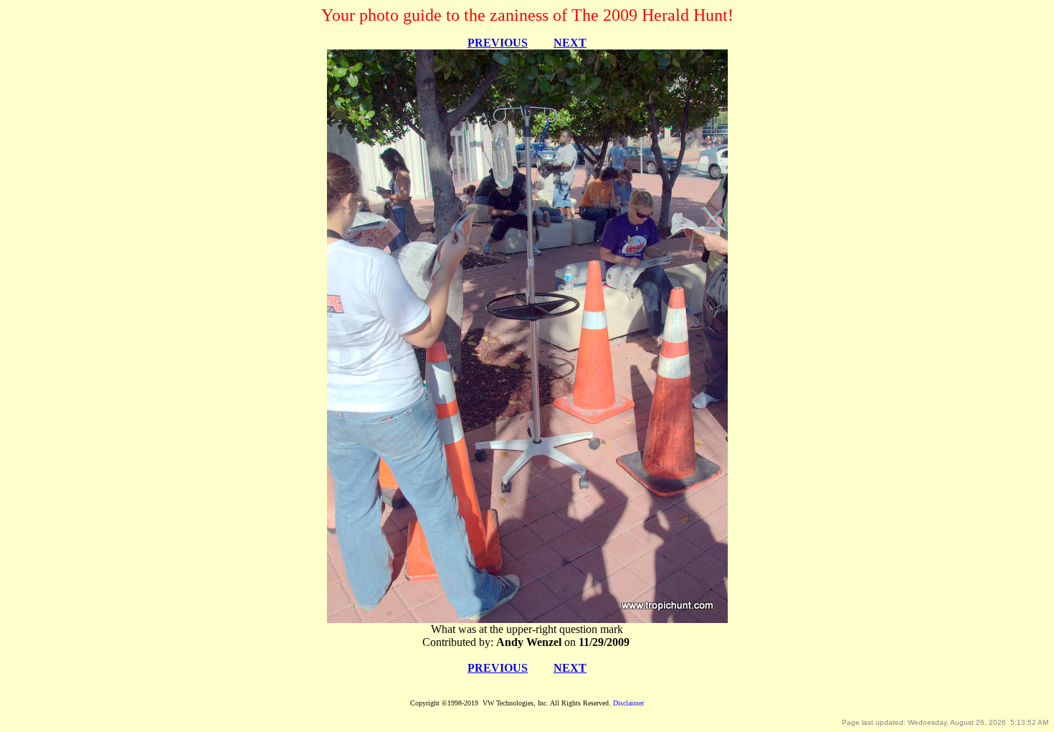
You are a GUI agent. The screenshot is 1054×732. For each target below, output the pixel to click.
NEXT (570, 43)
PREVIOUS (497, 43)
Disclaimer (628, 703)
